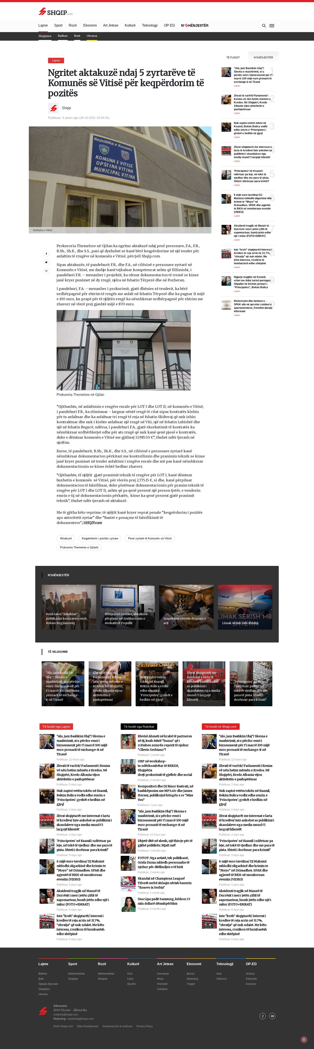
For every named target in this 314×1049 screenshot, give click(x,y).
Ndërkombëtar (76, 973)
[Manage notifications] (304, 1039)
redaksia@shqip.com (65, 1014)
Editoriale (251, 978)
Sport (58, 25)
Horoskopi (163, 973)
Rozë (73, 25)
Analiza (250, 973)
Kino (130, 973)
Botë (77, 35)
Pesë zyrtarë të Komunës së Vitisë (150, 538)
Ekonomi (90, 25)
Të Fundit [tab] (233, 57)
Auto (219, 973)
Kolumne (251, 983)
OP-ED (169, 25)
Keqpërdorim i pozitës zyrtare (100, 538)
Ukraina (92, 35)
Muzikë (131, 983)
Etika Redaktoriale (87, 1026)
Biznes (191, 973)
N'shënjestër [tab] (263, 57)
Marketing (192, 978)
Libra (130, 978)
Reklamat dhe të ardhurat (117, 1026)
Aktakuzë (66, 538)
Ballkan (63, 35)
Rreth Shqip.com (63, 1026)
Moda (160, 978)
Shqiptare (44, 36)
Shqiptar (73, 978)
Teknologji (150, 25)
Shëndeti (162, 983)
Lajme (43, 25)
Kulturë (130, 25)
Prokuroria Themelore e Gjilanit (79, 547)
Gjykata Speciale (48, 983)
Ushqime (162, 989)
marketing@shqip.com (80, 1018)
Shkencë (221, 978)
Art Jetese (110, 25)
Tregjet (191, 983)
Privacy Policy (144, 1026)
